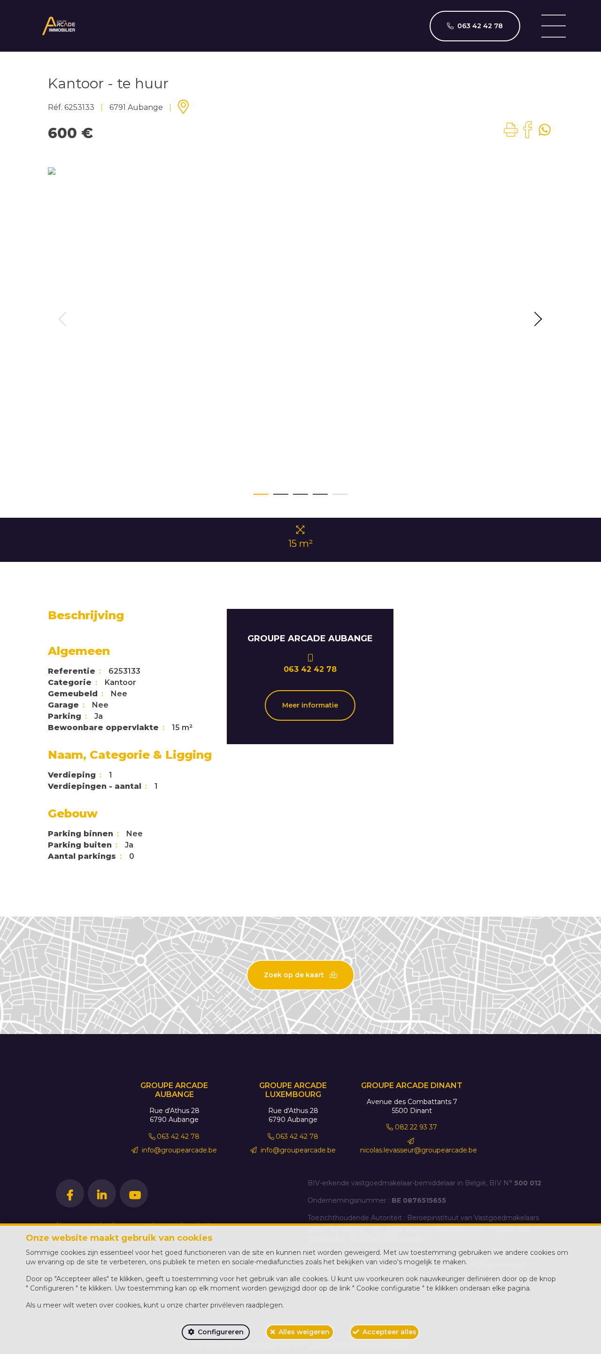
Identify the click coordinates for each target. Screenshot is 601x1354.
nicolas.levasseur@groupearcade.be (418, 1150)
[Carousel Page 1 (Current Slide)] (261, 494)
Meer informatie (310, 705)
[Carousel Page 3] (300, 494)
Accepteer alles (389, 1332)
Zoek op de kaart (295, 975)
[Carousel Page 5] (339, 494)
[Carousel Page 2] (280, 494)
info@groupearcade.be (178, 1150)
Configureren (221, 1332)
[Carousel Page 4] (320, 494)
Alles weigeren (304, 1332)
